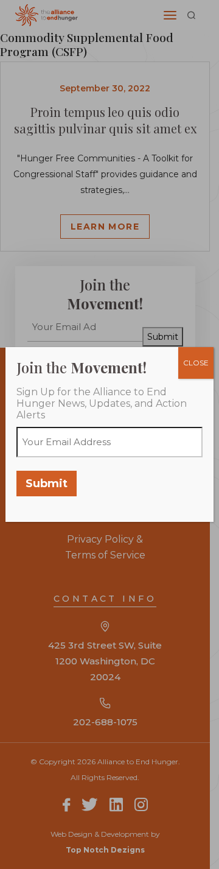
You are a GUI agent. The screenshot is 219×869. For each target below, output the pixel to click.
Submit (47, 483)
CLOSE (196, 362)
